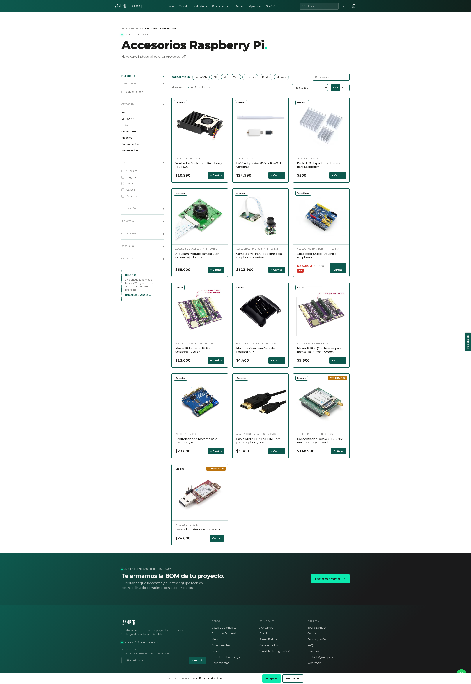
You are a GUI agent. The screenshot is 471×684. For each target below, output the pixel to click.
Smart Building (269, 639)
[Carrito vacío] (353, 6)
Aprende (255, 6)
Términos (313, 651)
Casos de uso (220, 6)
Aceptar (271, 678)
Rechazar (292, 678)
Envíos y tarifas (317, 639)
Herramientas (220, 663)
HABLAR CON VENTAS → (138, 295)
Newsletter (128, 649)
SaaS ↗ (270, 6)
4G (215, 76)
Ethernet (250, 76)
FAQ (310, 645)
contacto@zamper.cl (320, 657)
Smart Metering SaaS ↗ (274, 651)
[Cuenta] (344, 6)
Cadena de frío (268, 645)
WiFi (235, 76)
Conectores (219, 651)
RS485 (266, 76)
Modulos (217, 639)
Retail (263, 633)
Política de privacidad (209, 678)
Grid (335, 87)
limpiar (160, 76)
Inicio (170, 6)
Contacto (313, 633)
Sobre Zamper (316, 627)
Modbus (281, 76)
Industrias (200, 6)
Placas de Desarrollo (225, 633)
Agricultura (266, 627)
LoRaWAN (201, 76)
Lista (344, 87)
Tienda (183, 6)
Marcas (239, 6)
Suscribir (197, 660)
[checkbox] (142, 92)
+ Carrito (216, 175)
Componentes (221, 645)
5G (225, 76)
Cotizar (338, 451)
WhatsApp (314, 663)
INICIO (124, 28)
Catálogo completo (224, 627)
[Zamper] (163, 623)
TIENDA (135, 28)
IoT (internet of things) (226, 657)
